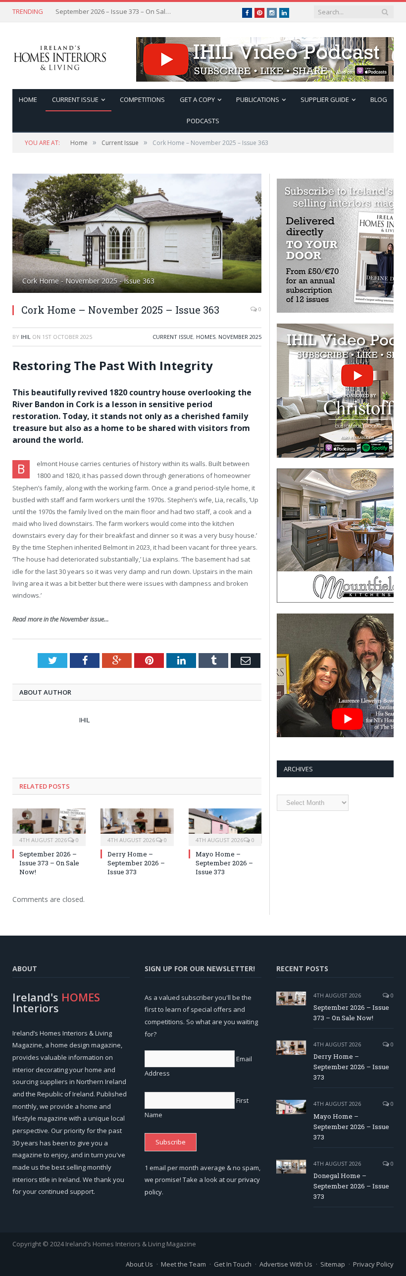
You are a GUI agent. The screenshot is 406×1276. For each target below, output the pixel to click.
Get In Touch (233, 1264)
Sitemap (332, 1264)
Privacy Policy (373, 1264)
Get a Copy (197, 99)
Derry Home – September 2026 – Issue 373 (114, 11)
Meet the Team (183, 1264)
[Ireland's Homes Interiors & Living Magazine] (59, 55)
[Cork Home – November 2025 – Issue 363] (136, 234)
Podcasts (203, 120)
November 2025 (239, 336)
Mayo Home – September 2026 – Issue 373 (224, 863)
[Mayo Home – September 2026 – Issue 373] (225, 826)
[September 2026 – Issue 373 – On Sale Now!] (49, 826)
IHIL (26, 336)
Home (28, 99)
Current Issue (75, 99)
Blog (378, 99)
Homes (205, 336)
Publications (257, 99)
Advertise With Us (285, 1264)
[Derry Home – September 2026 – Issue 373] (137, 826)
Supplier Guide (325, 99)
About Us (139, 1264)
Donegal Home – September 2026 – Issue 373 (351, 1186)
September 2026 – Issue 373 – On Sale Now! (49, 863)
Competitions (142, 99)
